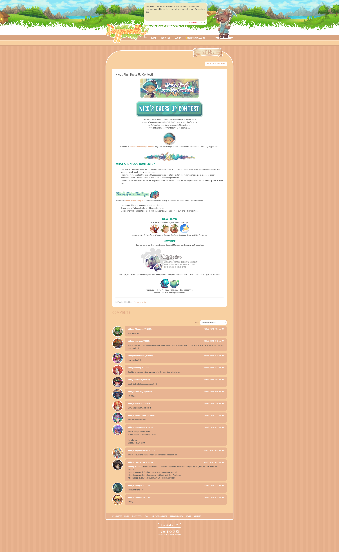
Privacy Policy (176, 516)
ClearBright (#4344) (143, 391)
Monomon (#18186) (143, 329)
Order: (196, 322)
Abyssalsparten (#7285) (145, 450)
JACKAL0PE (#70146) (144, 462)
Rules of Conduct (159, 516)
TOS (146, 516)
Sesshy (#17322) (142, 368)
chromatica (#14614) (144, 356)
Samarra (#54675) (142, 403)
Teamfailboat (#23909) (145, 415)
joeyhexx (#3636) (142, 341)
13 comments (140, 302)
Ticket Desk (137, 516)
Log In (203, 23)
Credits (197, 516)
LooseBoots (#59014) (144, 427)
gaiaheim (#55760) (143, 497)
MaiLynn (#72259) (142, 485)
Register (165, 37)
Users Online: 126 (169, 525)
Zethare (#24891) (142, 380)
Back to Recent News (216, 64)
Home (153, 37)
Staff (188, 516)
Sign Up (193, 23)
